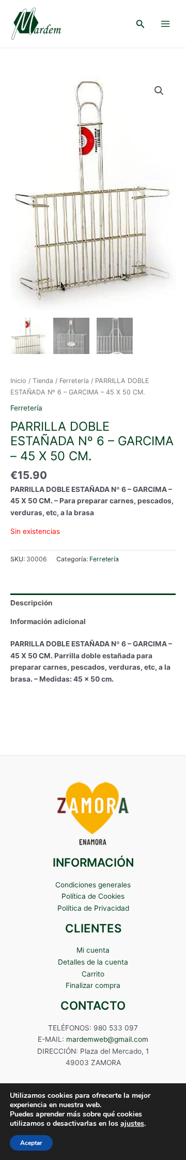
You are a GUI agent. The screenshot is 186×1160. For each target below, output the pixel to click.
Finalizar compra (93, 985)
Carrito (93, 974)
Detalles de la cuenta (93, 962)
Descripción (31, 603)
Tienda (43, 381)
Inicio (18, 381)
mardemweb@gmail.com (107, 1039)
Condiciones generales (93, 885)
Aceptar (31, 1143)
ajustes (132, 1123)
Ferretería (74, 381)
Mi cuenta (93, 950)
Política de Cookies (93, 896)
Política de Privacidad (93, 908)
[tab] (93, 602)
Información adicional (48, 621)
